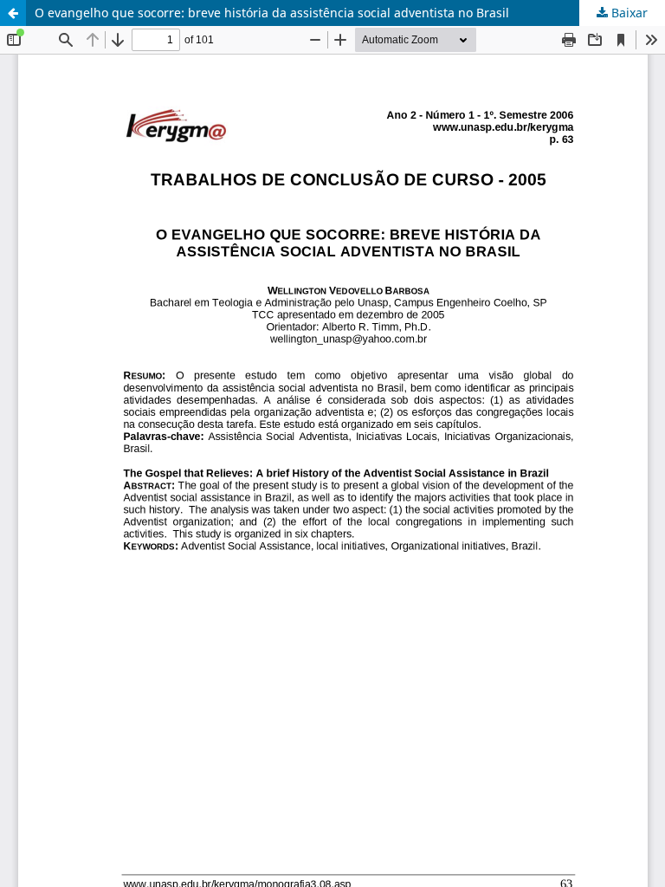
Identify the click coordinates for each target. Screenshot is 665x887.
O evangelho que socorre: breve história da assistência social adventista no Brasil (272, 12)
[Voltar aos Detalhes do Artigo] (13, 13)
